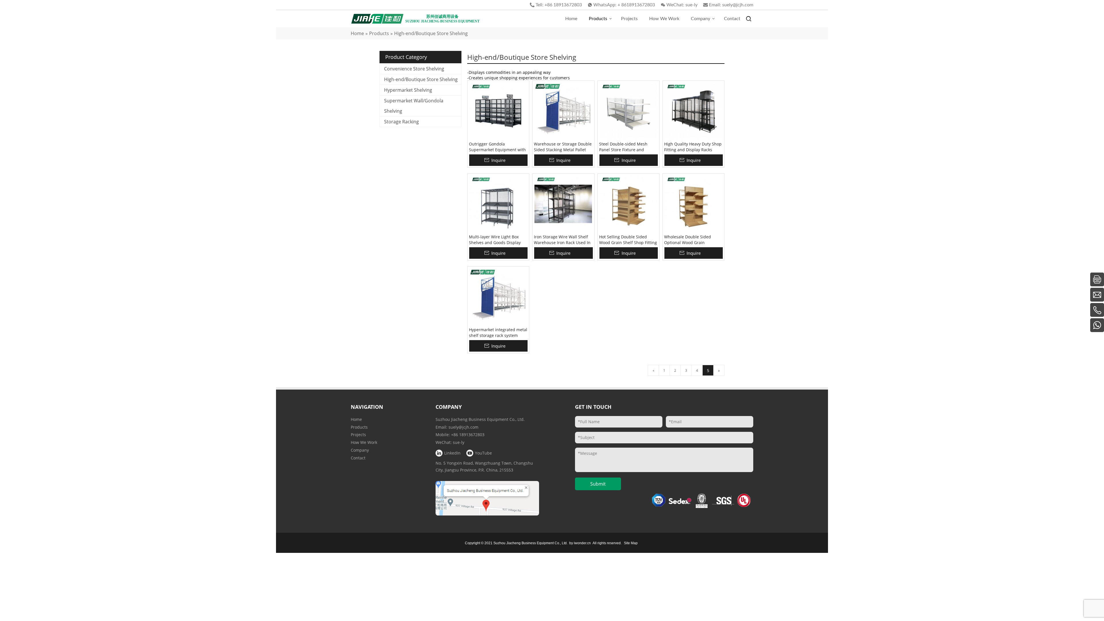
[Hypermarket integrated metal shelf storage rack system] (498, 296)
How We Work (364, 442)
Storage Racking (401, 121)
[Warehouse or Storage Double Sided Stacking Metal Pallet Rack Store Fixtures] (563, 111)
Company (360, 450)
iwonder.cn (582, 543)
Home (356, 419)
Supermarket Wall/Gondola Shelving (413, 105)
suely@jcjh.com (737, 5)
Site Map (631, 543)
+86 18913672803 (563, 5)
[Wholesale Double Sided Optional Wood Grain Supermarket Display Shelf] (693, 204)
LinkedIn (452, 453)
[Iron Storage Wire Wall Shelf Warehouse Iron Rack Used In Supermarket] (563, 204)
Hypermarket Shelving (408, 90)
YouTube (483, 453)
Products (359, 427)
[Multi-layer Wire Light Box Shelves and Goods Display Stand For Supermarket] (498, 204)
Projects (358, 434)
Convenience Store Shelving (414, 69)
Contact (358, 458)
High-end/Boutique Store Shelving (421, 79)
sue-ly (691, 5)
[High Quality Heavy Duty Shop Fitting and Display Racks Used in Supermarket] (693, 111)
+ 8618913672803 (636, 5)
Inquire (498, 160)
